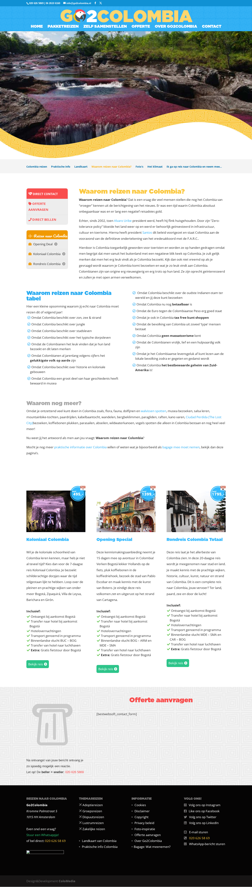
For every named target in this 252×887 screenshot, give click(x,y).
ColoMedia (67, 881)
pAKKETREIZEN (63, 26)
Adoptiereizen (92, 805)
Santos (147, 232)
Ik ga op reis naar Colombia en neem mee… (194, 166)
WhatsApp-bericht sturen (207, 844)
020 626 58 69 (55, 841)
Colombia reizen (36, 166)
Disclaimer (142, 811)
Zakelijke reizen (93, 829)
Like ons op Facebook (204, 811)
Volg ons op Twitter (202, 817)
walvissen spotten (153, 411)
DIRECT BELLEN (44, 219)
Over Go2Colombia (148, 841)
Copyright (141, 817)
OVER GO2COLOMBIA (176, 26)
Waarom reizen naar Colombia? (112, 166)
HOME (37, 26)
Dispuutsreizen (93, 817)
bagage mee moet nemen (181, 447)
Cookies (140, 805)
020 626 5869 (74, 772)
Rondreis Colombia (46, 264)
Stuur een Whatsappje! (42, 835)
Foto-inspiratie (144, 829)
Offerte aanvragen (147, 835)
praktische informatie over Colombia (80, 447)
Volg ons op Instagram (204, 805)
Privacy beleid (144, 823)
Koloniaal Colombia (46, 254)
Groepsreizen (92, 811)
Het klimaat (155, 166)
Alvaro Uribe (123, 221)
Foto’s (139, 166)
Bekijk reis (35, 664)
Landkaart (80, 166)
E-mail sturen (198, 832)
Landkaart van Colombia (99, 841)
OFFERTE (141, 26)
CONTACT (211, 26)
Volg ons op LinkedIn (204, 823)
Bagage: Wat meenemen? (152, 847)
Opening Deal (42, 244)
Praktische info (60, 166)
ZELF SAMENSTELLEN (105, 26)
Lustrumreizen (93, 823)
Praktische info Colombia (100, 847)
